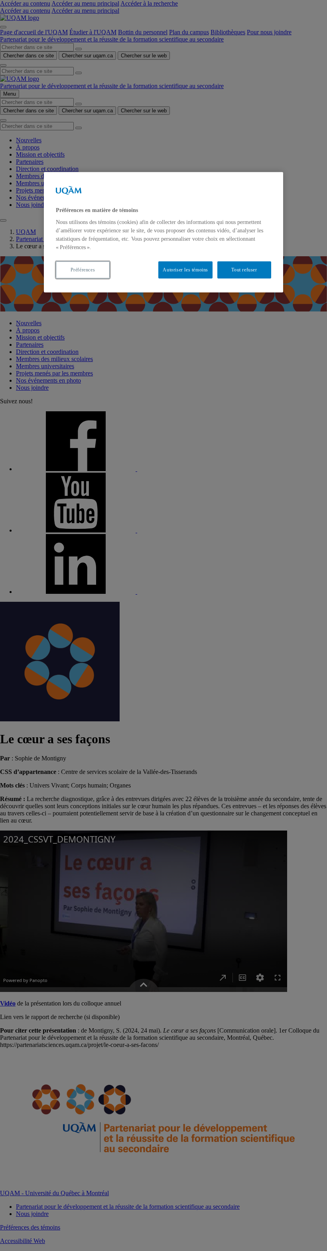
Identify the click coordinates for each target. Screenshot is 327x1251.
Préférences (83, 270)
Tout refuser (244, 270)
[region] (163, 232)
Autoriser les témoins (185, 270)
